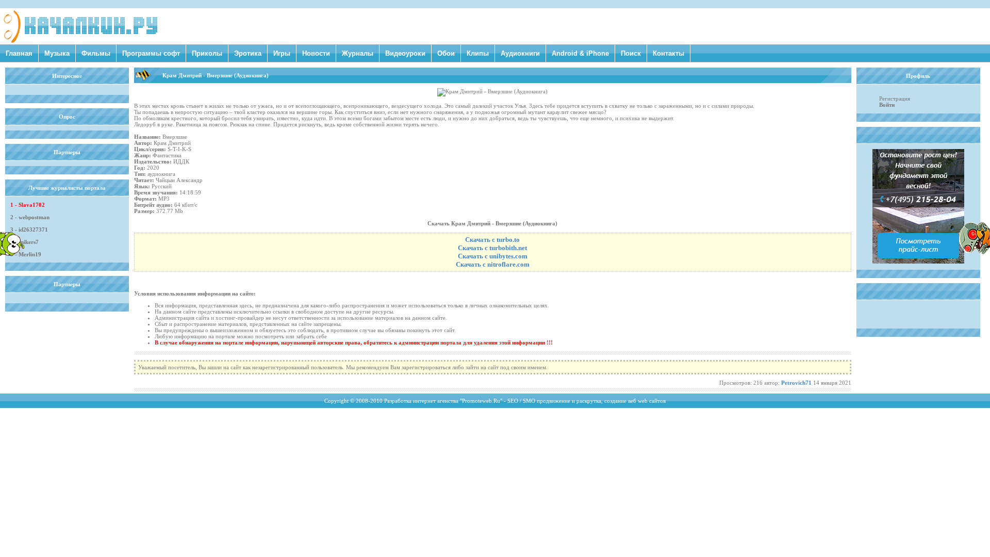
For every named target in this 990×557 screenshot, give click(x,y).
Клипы (478, 53)
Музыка (57, 53)
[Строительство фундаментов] (918, 261)
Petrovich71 (796, 383)
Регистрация (894, 98)
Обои (446, 53)
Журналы (357, 53)
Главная (19, 53)
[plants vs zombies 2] (974, 252)
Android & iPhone (580, 53)
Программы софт (151, 53)
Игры (281, 53)
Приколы (207, 53)
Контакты (668, 53)
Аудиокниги (520, 53)
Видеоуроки (405, 53)
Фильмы (95, 53)
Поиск (631, 53)
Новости (316, 53)
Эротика (247, 53)
